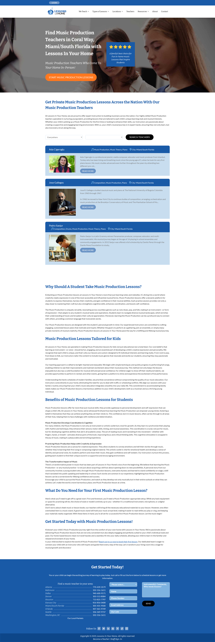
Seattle (48, 612)
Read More (88, 171)
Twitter (103, 628)
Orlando (49, 609)
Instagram (126, 628)
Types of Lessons (99, 11)
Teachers (130, 11)
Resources (142, 11)
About (155, 11)
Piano (124, 149)
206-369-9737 (99, 612)
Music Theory (116, 149)
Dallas (48, 593)
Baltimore (49, 590)
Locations (116, 11)
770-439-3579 (99, 587)
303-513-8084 (99, 596)
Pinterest (117, 628)
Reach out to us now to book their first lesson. (118, 541)
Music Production (101, 149)
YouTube (112, 628)
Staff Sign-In (116, 639)
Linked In (108, 628)
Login (54, 3)
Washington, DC (52, 615)
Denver (48, 596)
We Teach (83, 11)
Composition (99, 183)
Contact (164, 11)
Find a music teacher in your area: (75, 583)
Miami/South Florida (145, 149)
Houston (49, 599)
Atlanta (48, 587)
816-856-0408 (99, 602)
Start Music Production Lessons (71, 77)
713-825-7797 (99, 599)
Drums (69, 229)
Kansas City (50, 602)
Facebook (99, 628)
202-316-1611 (99, 590)
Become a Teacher (101, 639)
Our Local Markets (75, 618)
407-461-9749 (99, 609)
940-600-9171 (99, 593)
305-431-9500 (99, 605)
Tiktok (122, 628)
